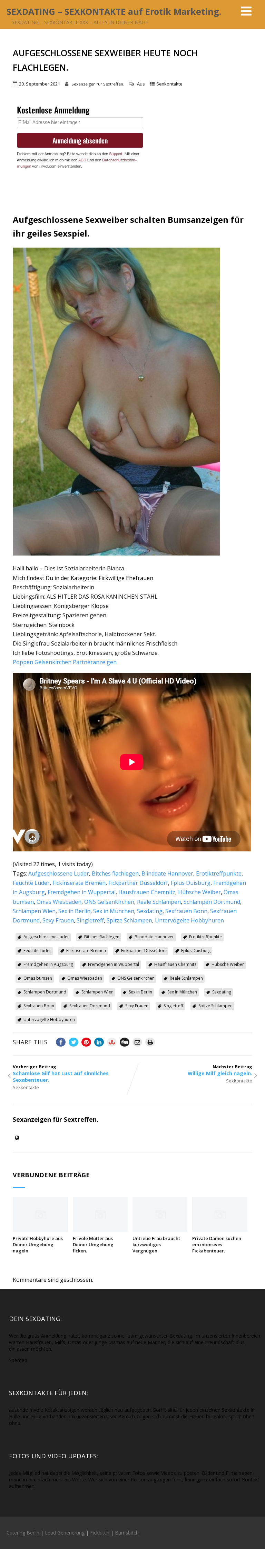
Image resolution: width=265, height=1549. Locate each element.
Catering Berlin (23, 1532)
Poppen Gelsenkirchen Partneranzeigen (65, 662)
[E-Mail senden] (137, 1042)
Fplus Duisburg (190, 883)
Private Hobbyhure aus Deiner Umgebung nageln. (38, 1244)
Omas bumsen (37, 978)
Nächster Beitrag (220, 1070)
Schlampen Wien (34, 911)
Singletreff (90, 920)
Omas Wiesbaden (59, 902)
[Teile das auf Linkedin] (99, 1042)
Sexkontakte (169, 84)
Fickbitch (99, 1532)
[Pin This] (86, 1042)
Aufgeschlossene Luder (58, 873)
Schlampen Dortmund (212, 902)
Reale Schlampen (159, 902)
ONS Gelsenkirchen (109, 902)
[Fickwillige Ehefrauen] (116, 553)
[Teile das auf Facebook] (61, 1042)
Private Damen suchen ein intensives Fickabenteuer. (216, 1244)
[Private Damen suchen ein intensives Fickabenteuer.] (219, 1229)
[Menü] (246, 10)
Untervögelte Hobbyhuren (189, 920)
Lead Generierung (65, 1532)
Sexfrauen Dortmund (89, 1006)
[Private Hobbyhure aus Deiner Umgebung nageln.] (40, 1229)
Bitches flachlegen (115, 873)
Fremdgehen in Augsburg (48, 964)
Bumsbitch (127, 1532)
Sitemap (18, 1360)
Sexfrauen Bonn (186, 911)
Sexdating (150, 911)
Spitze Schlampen (129, 920)
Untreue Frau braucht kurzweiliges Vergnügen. (156, 1244)
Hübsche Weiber (199, 892)
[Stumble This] (112, 1042)
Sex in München (113, 911)
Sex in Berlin (74, 911)
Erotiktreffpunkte (219, 873)
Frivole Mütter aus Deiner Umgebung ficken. (93, 1244)
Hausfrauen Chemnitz (146, 892)
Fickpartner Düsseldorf (138, 883)
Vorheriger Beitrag (61, 1073)
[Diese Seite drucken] (150, 1042)
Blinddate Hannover (167, 873)
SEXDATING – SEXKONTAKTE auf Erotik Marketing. (114, 11)
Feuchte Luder (31, 883)
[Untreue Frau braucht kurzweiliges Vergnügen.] (159, 1229)
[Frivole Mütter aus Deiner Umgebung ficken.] (100, 1229)
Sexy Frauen (58, 920)
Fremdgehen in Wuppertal (82, 892)
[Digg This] (124, 1042)
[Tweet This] (73, 1042)
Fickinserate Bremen (79, 883)
